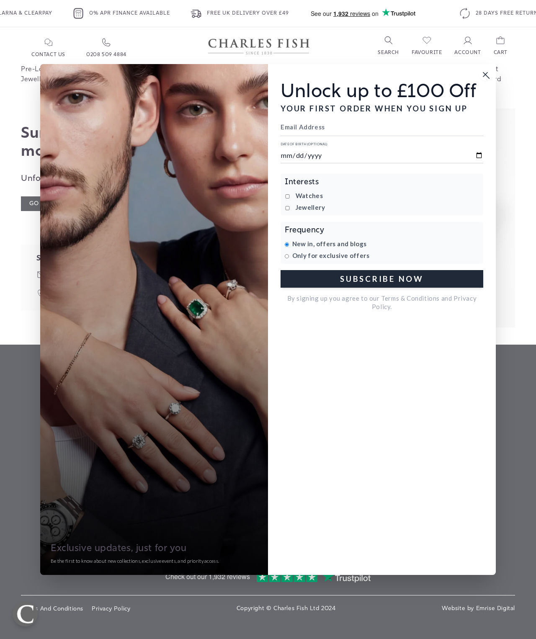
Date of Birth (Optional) (304, 144)
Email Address (303, 127)
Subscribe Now (382, 278)
